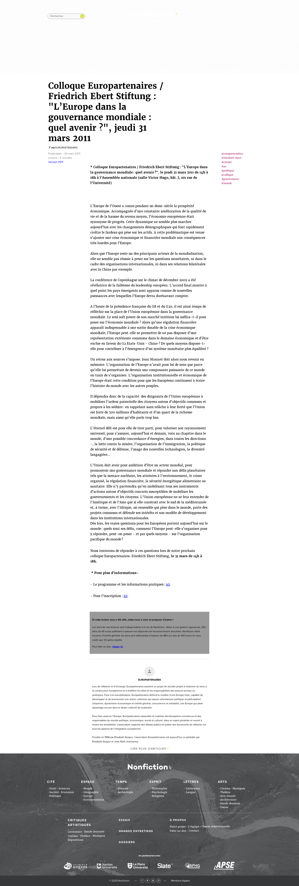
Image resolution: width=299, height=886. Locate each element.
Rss (243, 16)
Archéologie (125, 792)
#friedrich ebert (231, 158)
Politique (55, 796)
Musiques (239, 788)
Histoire (123, 788)
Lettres (181, 36)
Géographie (90, 792)
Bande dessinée (230, 803)
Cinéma (225, 788)
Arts (201, 36)
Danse (224, 807)
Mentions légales (180, 880)
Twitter (147, 881)
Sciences (64, 788)
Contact (194, 830)
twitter (231, 16)
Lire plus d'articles (148, 748)
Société (54, 792)
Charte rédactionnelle (216, 826)
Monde (87, 788)
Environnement (93, 799)
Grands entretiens (136, 831)
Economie (67, 792)
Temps (137, 36)
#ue (223, 166)
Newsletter (249, 16)
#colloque (227, 174)
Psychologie (159, 792)
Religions (158, 796)
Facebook (142, 881)
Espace (116, 36)
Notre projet (178, 826)
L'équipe (193, 826)
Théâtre (225, 792)
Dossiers (127, 842)
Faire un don (178, 830)
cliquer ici (117, 646)
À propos (178, 820)
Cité (97, 36)
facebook (225, 16)
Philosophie (159, 788)
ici (168, 584)
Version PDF (56, 162)
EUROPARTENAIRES (66, 147)
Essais (124, 820)
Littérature (193, 788)
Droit (52, 788)
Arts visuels (228, 796)
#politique (227, 170)
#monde (226, 183)
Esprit (159, 36)
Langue (190, 792)
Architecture (228, 799)
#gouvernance (230, 179)
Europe (88, 796)
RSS (153, 881)
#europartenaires (232, 153)
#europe (226, 162)
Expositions (75, 839)
